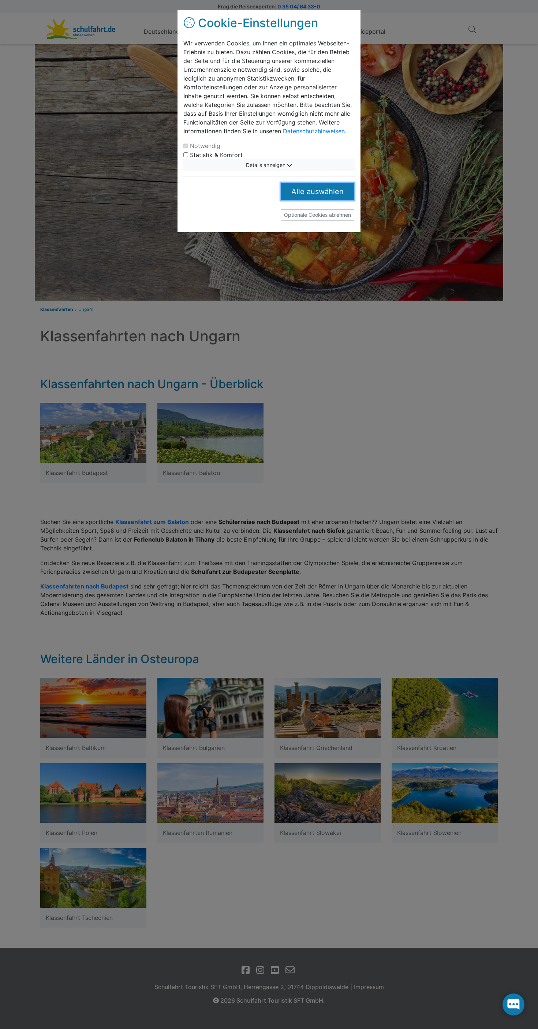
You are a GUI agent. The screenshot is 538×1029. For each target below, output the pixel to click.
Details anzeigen (266, 165)
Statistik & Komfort (216, 155)
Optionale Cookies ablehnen (317, 215)
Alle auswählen (317, 191)
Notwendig (205, 145)
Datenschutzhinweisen (314, 131)
